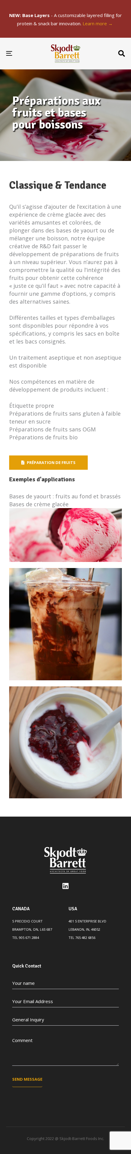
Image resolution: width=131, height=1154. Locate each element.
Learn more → (98, 23)
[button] (121, 53)
